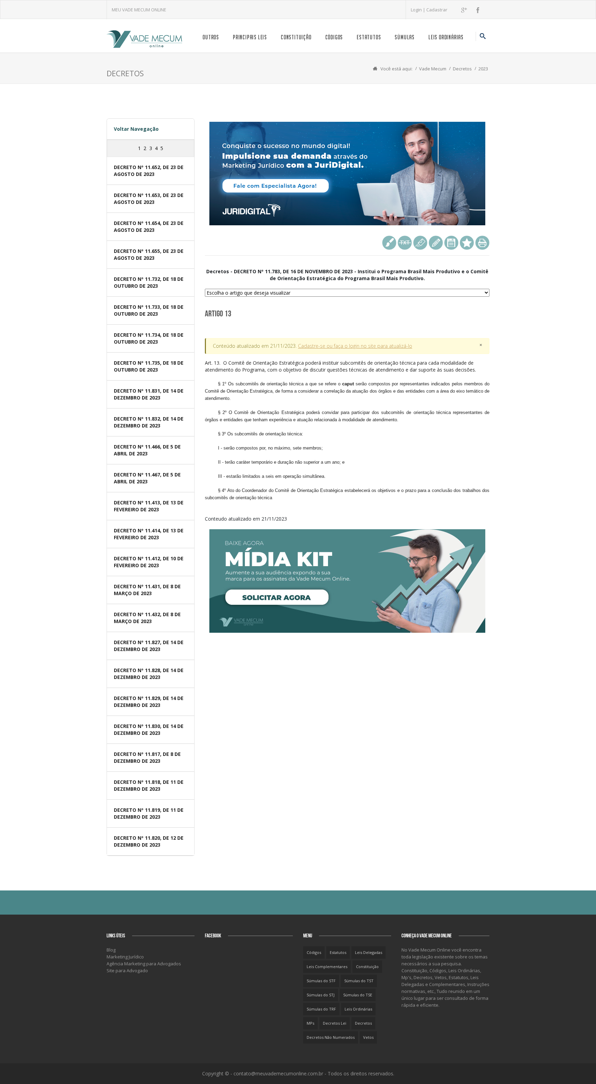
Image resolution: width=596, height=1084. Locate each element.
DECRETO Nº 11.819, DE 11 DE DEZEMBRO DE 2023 (148, 813)
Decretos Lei (334, 1023)
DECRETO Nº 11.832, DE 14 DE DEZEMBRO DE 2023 (148, 422)
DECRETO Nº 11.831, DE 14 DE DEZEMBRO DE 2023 (148, 394)
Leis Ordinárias (446, 37)
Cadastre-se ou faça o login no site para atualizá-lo (355, 346)
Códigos (334, 37)
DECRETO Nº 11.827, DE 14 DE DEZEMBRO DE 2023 (148, 645)
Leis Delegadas (368, 952)
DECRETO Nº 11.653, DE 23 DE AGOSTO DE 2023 (148, 198)
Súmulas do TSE (357, 994)
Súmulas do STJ (321, 994)
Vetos (368, 1037)
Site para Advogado (127, 970)
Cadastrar (436, 10)
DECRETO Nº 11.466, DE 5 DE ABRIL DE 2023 (147, 450)
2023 (483, 69)
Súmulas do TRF (321, 1009)
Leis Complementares (327, 966)
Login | (418, 10)
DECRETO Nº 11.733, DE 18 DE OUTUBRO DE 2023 (148, 310)
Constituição (296, 37)
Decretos (462, 69)
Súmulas (405, 37)
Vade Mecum (432, 69)
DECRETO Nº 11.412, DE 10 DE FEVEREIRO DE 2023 (148, 562)
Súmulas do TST (359, 980)
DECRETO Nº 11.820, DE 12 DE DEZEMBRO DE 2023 (148, 841)
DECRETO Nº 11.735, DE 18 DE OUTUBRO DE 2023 (148, 366)
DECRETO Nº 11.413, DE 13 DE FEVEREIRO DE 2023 (148, 506)
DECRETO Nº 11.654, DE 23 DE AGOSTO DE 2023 (148, 226)
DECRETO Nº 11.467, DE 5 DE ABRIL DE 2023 (147, 478)
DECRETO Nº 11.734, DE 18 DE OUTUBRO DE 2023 (148, 338)
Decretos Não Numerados (331, 1037)
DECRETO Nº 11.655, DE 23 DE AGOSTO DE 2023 (148, 254)
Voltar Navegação (136, 129)
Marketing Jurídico (125, 957)
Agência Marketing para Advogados (144, 963)
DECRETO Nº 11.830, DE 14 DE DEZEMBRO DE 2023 (148, 729)
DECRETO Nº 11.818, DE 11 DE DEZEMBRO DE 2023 (148, 785)
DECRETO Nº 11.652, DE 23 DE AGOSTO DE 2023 (148, 170)
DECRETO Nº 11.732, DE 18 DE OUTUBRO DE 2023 (148, 282)
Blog (111, 950)
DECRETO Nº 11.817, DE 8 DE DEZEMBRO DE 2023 (147, 757)
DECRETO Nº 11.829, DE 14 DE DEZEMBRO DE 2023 (148, 701)
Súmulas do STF (321, 980)
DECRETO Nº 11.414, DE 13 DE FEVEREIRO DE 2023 (148, 534)
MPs (310, 1023)
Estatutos (369, 37)
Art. (347, 429)
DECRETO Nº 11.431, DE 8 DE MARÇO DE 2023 (147, 590)
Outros (210, 37)
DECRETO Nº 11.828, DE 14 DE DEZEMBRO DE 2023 (148, 673)
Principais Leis (250, 37)
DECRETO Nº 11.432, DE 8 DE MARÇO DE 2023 (147, 617)
